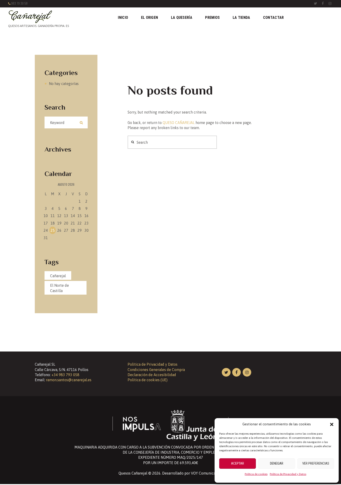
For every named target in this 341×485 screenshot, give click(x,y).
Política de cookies (256, 474)
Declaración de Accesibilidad (152, 375)
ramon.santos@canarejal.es (68, 380)
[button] (331, 424)
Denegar (276, 463)
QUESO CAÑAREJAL (179, 122)
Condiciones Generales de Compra (156, 370)
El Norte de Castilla (59, 288)
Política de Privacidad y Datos (288, 474)
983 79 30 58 (19, 3)
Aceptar (237, 463)
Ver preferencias (315, 463)
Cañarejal (58, 276)
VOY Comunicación (207, 473)
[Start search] (132, 142)
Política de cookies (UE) (147, 380)
